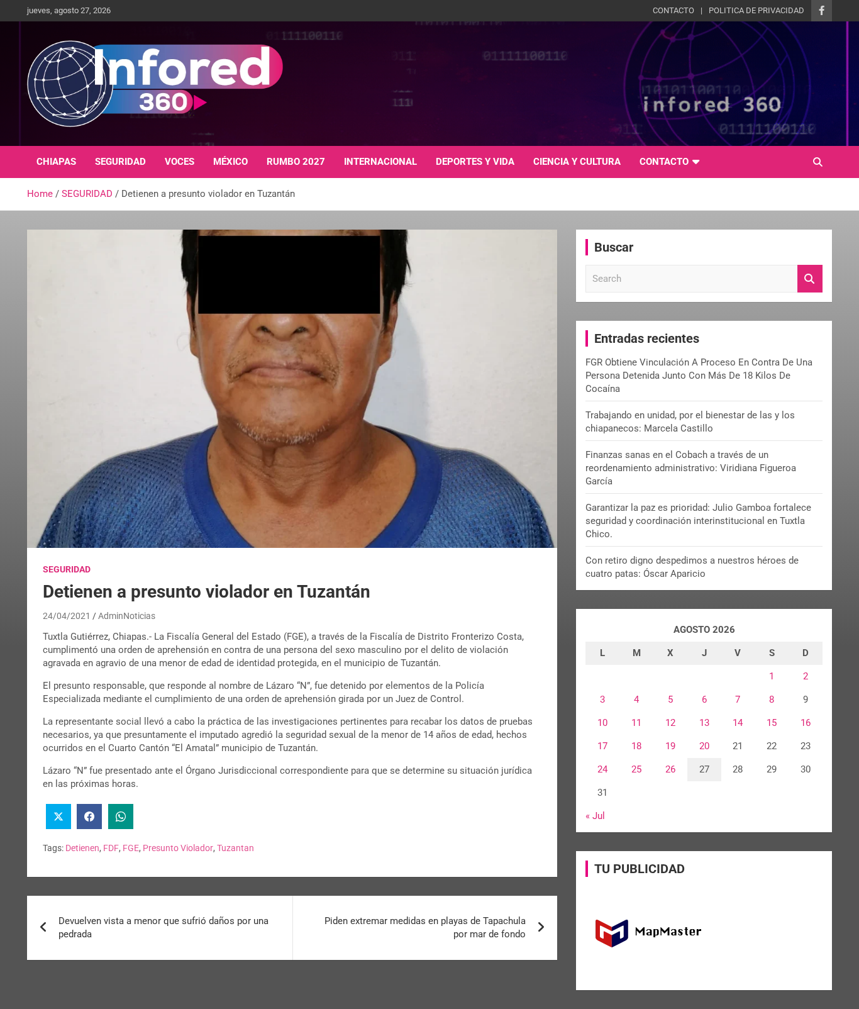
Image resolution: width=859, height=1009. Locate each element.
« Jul (595, 816)
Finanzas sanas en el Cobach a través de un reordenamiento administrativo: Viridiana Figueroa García (690, 468)
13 (704, 722)
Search (810, 279)
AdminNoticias (126, 616)
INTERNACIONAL (380, 161)
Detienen (82, 848)
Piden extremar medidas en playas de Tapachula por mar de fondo (425, 927)
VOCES (179, 161)
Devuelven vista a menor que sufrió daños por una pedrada (163, 927)
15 (772, 722)
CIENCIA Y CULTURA (577, 161)
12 (670, 722)
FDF (111, 848)
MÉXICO (230, 161)
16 (806, 722)
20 (704, 746)
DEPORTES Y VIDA (475, 161)
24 (602, 769)
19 (670, 746)
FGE (131, 848)
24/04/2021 (67, 616)
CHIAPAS (56, 161)
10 (602, 722)
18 (636, 746)
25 (636, 769)
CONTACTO (673, 10)
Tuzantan (235, 848)
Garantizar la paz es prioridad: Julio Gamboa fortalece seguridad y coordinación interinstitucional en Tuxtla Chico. (698, 521)
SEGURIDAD (120, 161)
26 (670, 769)
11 (636, 722)
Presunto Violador (178, 848)
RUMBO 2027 (296, 161)
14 (738, 722)
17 (602, 746)
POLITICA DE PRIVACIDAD (756, 10)
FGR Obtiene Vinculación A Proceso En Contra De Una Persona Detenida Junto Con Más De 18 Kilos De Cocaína (698, 375)
